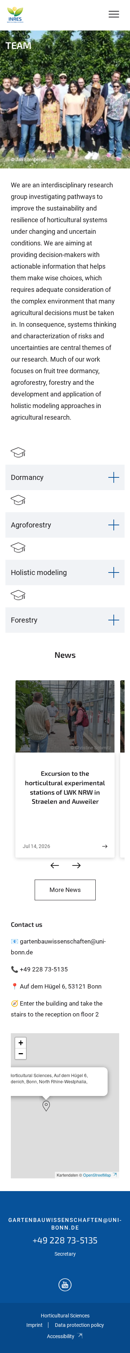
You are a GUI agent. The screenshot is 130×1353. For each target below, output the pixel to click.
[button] (46, 1106)
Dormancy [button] (27, 477)
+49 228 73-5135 (65, 1240)
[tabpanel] (65, 99)
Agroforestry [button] (31, 525)
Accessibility (60, 1336)
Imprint (34, 1325)
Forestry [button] (24, 620)
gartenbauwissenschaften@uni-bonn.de (65, 1224)
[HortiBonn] (15, 15)
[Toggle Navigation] (114, 14)
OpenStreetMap (97, 1175)
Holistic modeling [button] (39, 572)
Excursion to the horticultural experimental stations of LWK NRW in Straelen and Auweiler (65, 787)
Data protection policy (79, 1325)
